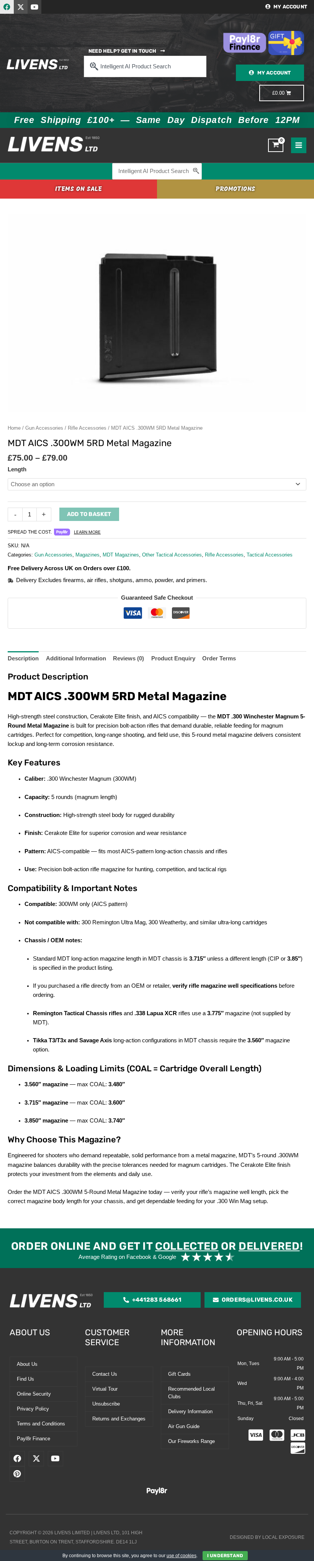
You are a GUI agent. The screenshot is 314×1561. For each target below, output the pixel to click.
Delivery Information (190, 1411)
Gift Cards (179, 1374)
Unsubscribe (106, 1404)
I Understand (225, 1555)
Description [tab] (23, 658)
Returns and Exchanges (119, 1419)
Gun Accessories (44, 428)
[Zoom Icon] (157, 313)
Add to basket (89, 514)
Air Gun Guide (184, 1426)
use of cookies (181, 1555)
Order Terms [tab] (219, 658)
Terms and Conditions (41, 1424)
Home (14, 428)
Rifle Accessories (87, 428)
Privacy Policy (33, 1409)
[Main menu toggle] (298, 145)
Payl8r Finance (33, 1438)
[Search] (196, 171)
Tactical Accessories (270, 555)
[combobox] (145, 66)
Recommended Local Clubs (191, 1392)
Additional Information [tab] (76, 658)
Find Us (25, 1379)
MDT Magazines (121, 555)
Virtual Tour (105, 1389)
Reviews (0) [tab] (128, 658)
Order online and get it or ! (157, 1246)
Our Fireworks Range (191, 1441)
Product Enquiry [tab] (173, 658)
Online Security (34, 1394)
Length (17, 469)
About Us (27, 1364)
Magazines (87, 555)
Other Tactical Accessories (172, 555)
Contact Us (104, 1374)
